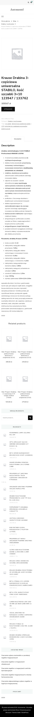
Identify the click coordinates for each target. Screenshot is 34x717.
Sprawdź (8, 109)
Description (17, 139)
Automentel (17, 9)
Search (30, 417)
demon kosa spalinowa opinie (21, 124)
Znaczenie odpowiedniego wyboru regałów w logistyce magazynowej (16, 682)
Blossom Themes (11, 713)
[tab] (17, 139)
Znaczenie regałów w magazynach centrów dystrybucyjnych (16, 669)
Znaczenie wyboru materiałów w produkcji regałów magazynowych (15, 656)
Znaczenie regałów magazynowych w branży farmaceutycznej (16, 676)
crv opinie (8, 124)
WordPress (25, 713)
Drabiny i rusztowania (14, 121)
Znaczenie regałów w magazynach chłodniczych (13, 663)
